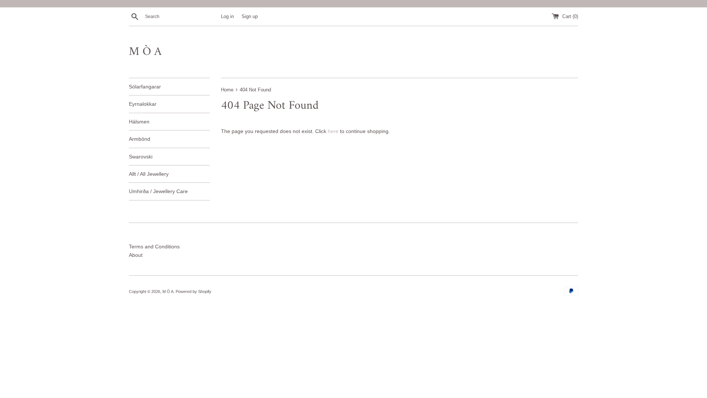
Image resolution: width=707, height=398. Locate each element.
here (333, 131)
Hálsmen (139, 122)
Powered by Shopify (193, 291)
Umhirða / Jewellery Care (158, 191)
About (136, 255)
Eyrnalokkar (142, 104)
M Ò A (145, 52)
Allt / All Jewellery (149, 174)
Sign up (250, 16)
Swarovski (140, 157)
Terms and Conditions (154, 246)
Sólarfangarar (145, 87)
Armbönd (139, 139)
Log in (227, 16)
